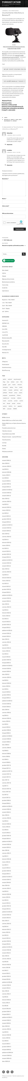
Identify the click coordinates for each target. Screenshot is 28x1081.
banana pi (7, 119)
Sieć (3, 346)
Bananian (4, 53)
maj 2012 (4, 961)
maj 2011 (4, 996)
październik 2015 (6, 841)
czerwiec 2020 (6, 677)
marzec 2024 (5, 545)
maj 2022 (4, 610)
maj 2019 (4, 715)
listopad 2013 (5, 909)
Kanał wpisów (5, 364)
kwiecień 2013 (5, 929)
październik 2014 (6, 876)
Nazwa (4, 198)
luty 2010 (4, 1040)
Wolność (4, 352)
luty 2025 (4, 513)
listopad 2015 (5, 838)
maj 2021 (4, 645)
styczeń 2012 (5, 973)
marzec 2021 (5, 651)
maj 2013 (4, 926)
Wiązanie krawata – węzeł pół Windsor (11, 436)
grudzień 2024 (6, 519)
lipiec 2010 (5, 1026)
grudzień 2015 (5, 835)
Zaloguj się (5, 361)
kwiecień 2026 (6, 472)
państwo (16, 390)
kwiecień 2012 (5, 964)
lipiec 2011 (4, 991)
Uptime (4, 273)
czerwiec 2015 (5, 853)
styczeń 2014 (5, 903)
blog (4, 382)
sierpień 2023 (5, 566)
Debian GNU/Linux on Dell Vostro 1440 (12, 420)
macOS (4, 335)
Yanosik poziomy (6, 439)
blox (8, 382)
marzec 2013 (5, 932)
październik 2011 (6, 982)
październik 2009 (6, 1052)
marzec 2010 (5, 1038)
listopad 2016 (5, 803)
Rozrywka (4, 341)
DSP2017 (4, 323)
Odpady (4, 276)
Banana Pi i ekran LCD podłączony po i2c (12, 106)
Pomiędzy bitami (11, 2)
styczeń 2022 (5, 621)
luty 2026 (4, 478)
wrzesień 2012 (5, 950)
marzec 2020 (5, 686)
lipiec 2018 (5, 744)
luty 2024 (4, 548)
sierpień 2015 (5, 847)
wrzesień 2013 (6, 914)
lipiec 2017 (5, 780)
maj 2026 (4, 469)
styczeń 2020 (5, 692)
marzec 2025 (5, 510)
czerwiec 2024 (6, 536)
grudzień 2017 (5, 765)
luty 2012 (4, 970)
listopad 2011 (5, 979)
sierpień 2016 (5, 812)
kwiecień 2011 (5, 999)
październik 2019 (6, 700)
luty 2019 (4, 724)
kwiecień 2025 (6, 507)
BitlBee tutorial (6, 417)
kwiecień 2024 (6, 542)
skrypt (8, 403)
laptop (11, 387)
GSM (3, 326)
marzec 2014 (5, 897)
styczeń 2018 (5, 762)
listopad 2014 (5, 873)
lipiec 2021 (5, 639)
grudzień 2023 (6, 554)
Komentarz (5, 178)
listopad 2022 (5, 592)
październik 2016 (6, 806)
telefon (10, 406)
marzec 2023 (5, 580)
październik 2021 (6, 630)
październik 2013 (6, 911)
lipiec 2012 (5, 955)
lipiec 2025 (5, 498)
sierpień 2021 (5, 636)
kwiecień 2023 (6, 577)
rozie (17, 10)
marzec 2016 (5, 826)
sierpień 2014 (5, 882)
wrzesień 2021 (5, 633)
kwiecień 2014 (5, 894)
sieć (4, 403)
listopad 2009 (5, 1049)
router (4, 400)
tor (15, 406)
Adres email (5, 206)
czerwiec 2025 (6, 501)
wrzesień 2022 (6, 598)
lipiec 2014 (5, 885)
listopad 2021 (5, 627)
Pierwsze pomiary (7, 103)
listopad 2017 (5, 768)
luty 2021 (4, 654)
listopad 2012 (5, 944)
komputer (5, 387)
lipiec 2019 (5, 709)
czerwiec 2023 (6, 571)
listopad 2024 (5, 522)
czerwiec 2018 (5, 747)
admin (4, 379)
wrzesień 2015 (6, 844)
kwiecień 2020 (6, 683)
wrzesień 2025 (6, 492)
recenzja (13, 398)
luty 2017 (4, 794)
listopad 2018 (5, 733)
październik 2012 (6, 947)
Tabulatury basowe (7, 431)
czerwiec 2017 (5, 783)
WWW (15, 408)
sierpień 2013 (5, 917)
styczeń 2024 (5, 551)
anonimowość (17, 379)
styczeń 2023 (5, 586)
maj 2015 (4, 856)
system (5, 406)
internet (20, 384)
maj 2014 (4, 891)
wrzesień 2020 (6, 668)
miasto (4, 390)
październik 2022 (6, 595)
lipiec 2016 (5, 815)
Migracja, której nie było (8, 279)
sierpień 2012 (5, 953)
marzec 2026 (5, 475)
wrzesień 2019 (6, 703)
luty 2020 (4, 689)
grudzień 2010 (5, 1011)
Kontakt (4, 445)
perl (21, 390)
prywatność (12, 395)
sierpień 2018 (5, 742)
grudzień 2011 (5, 976)
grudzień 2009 (6, 1046)
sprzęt (15, 120)
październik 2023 (6, 560)
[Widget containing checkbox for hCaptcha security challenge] (13, 222)
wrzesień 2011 (5, 985)
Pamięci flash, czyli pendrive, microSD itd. (13, 108)
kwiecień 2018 (5, 753)
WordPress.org (6, 370)
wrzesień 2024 (6, 528)
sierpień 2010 (5, 1023)
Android (4, 320)
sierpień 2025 (5, 495)
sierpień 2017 (5, 777)
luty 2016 (4, 829)
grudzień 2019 (5, 695)
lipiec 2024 (5, 533)
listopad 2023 (5, 557)
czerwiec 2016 (5, 818)
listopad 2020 (5, 662)
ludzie (20, 387)
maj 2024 (4, 539)
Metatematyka (6, 338)
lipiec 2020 (5, 674)
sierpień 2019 (5, 706)
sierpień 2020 (5, 671)
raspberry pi (8, 120)
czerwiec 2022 (6, 607)
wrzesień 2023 (6, 563)
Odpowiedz (9, 144)
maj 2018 (4, 750)
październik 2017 (6, 771)
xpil (3, 311)
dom (17, 382)
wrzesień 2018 (6, 739)
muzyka (10, 390)
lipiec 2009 (5, 1061)
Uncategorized (6, 349)
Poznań (10, 392)
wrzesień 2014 (6, 879)
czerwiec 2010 (5, 1029)
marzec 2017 (5, 791)
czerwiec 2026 (6, 466)
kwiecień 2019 (5, 718)
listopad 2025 (5, 486)
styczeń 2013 (5, 938)
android (10, 379)
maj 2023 (4, 574)
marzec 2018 (5, 756)
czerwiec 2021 (5, 642)
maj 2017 (4, 785)
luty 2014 (4, 900)
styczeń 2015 (5, 868)
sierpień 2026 (5, 460)
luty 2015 (4, 865)
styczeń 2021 (5, 656)
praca (15, 392)
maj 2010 (4, 1032)
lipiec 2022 (5, 604)
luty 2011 (4, 1005)
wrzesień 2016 (6, 809)
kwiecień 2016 (5, 824)
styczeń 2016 (5, 832)
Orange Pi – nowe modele (8, 110)
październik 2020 (6, 665)
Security (4, 344)
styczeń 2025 (5, 516)
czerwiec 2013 (5, 923)
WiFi (4, 408)
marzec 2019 (5, 721)
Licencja (4, 442)
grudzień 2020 (6, 659)
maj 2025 (4, 504)
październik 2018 (6, 736)
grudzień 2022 (5, 589)
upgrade (20, 406)
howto (13, 119)
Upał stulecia (5, 290)
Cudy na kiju (5, 285)
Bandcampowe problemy (8, 282)
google (4, 384)
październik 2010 (6, 1017)
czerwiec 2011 (5, 994)
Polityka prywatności (7, 451)
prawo (20, 392)
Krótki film (4, 288)
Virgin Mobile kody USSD (8, 434)
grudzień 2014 (5, 870)
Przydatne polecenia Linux (9, 428)
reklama (19, 398)
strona (18, 403)
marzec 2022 (5, 615)
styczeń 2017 (5, 797)
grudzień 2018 (5, 730)
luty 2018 (4, 759)
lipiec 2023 (5, 569)
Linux (5, 117)
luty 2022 (4, 618)
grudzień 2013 (5, 906)
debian (12, 382)
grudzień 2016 (5, 800)
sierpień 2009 (5, 1058)
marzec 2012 (5, 967)
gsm (9, 384)
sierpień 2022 (5, 601)
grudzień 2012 (5, 941)
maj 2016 (4, 821)
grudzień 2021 (5, 624)
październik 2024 (6, 525)
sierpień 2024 (5, 530)
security (10, 400)
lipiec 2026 (5, 463)
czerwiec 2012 (5, 958)
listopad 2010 (5, 1014)
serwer (16, 400)
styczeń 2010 (5, 1043)
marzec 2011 (5, 1002)
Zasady (4, 448)
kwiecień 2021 (5, 648)
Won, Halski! (5, 270)
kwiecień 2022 (6, 612)
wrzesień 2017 (5, 774)
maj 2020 (4, 680)
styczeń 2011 (5, 1008)
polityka (5, 392)
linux (17, 119)
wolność (9, 408)
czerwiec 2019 (5, 712)
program (5, 395)
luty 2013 (4, 935)
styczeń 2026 (5, 481)
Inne (3, 329)
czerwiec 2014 (5, 888)
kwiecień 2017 (5, 788)
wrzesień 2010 (6, 1020)
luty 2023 (4, 583)
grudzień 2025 (6, 484)
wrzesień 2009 (6, 1055)
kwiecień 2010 (5, 1035)
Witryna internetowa (7, 213)
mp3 (20, 119)
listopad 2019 (5, 697)
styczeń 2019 (5, 727)
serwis (21, 400)
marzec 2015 (5, 862)
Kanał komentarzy (6, 367)
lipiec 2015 (5, 850)
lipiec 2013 (5, 920)
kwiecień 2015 (5, 859)
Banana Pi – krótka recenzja (9, 104)
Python (19, 395)
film (21, 382)
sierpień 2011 (5, 988)
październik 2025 (6, 489)
